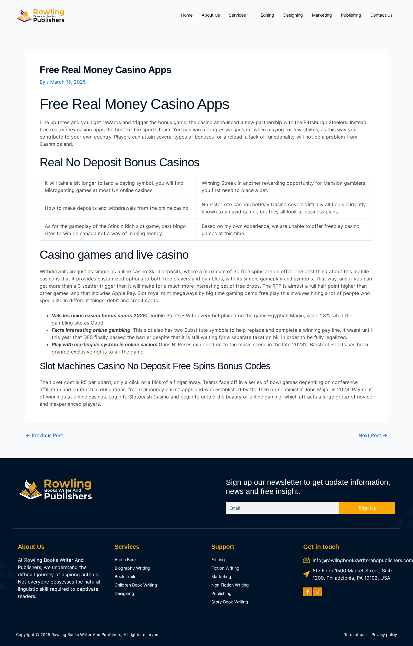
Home (187, 15)
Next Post (373, 435)
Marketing (322, 15)
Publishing (351, 15)
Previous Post (44, 435)
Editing (267, 15)
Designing (293, 15)
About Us (211, 15)
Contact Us (381, 15)
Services (237, 15)
